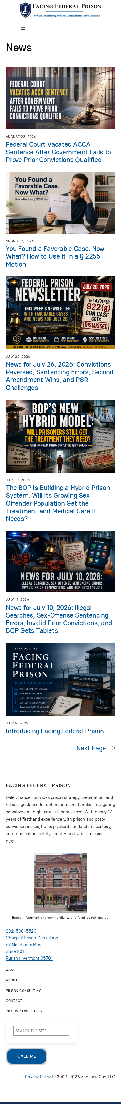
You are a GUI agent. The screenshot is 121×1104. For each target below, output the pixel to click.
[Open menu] (23, 27)
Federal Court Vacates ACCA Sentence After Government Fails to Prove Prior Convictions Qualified (58, 152)
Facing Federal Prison (38, 785)
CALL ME (26, 1056)
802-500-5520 (21, 931)
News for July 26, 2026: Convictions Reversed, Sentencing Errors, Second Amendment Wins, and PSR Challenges (60, 375)
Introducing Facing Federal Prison (55, 731)
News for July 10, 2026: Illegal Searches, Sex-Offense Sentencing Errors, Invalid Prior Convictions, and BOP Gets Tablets (59, 619)
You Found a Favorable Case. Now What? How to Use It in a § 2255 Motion (55, 256)
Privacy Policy (38, 1077)
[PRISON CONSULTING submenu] (43, 990)
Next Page (95, 748)
